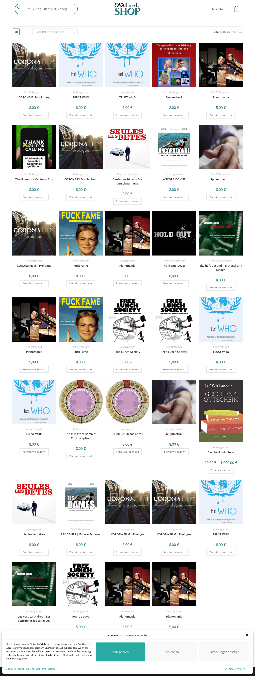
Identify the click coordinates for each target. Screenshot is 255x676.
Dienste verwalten (235, 668)
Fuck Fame (81, 265)
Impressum (48, 668)
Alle (239, 32)
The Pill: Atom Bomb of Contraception (80, 436)
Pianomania (221, 97)
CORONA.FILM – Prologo (80, 179)
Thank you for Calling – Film (34, 179)
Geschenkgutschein (221, 452)
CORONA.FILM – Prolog (34, 97)
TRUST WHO (81, 97)
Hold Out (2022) (174, 265)
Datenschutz (33, 668)
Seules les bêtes (34, 534)
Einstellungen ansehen (224, 652)
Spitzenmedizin (220, 179)
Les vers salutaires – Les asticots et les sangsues (34, 619)
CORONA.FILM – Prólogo (127, 534)
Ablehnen (172, 652)
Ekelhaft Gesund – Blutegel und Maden (221, 268)
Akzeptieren (120, 652)
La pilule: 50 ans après (127, 434)
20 (228, 32)
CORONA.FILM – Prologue (34, 265)
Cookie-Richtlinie (15, 668)
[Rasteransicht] (16, 32)
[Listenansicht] (25, 32)
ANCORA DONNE (174, 179)
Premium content (34, 115)
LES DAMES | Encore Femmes (81, 534)
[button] (247, 635)
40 (233, 32)
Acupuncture (174, 434)
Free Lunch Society (127, 352)
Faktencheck (174, 97)
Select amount (220, 470)
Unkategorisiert (37, 92)
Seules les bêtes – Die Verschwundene (127, 181)
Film (26, 92)
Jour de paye (80, 616)
